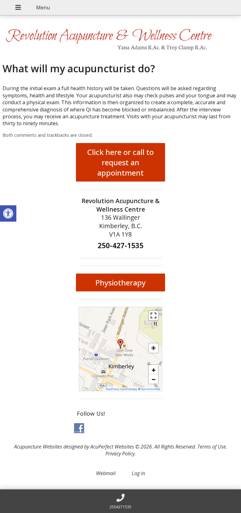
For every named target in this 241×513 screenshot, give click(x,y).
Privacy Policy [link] (120, 453)
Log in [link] (138, 473)
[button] (120, 344)
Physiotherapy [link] (120, 282)
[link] (8, 213)
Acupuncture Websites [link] (38, 446)
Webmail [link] (105, 473)
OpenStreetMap (150, 389)
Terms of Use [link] (211, 446)
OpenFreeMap (128, 389)
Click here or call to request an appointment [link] (120, 162)
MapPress (112, 389)
